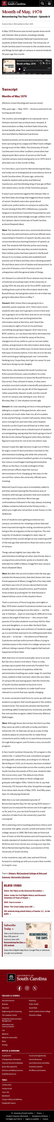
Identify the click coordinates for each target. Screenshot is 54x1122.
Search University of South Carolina (42, 3)
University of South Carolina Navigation (49, 3)
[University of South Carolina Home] (14, 3)
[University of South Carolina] (27, 978)
